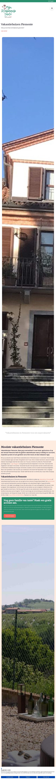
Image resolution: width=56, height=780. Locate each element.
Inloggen (51, 1)
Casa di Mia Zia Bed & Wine (16, 495)
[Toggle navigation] (52, 8)
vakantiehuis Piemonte (45, 479)
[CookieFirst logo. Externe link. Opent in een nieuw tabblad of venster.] (1, 768)
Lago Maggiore (15, 463)
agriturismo (51, 481)
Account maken (10, 516)
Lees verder (4, 31)
